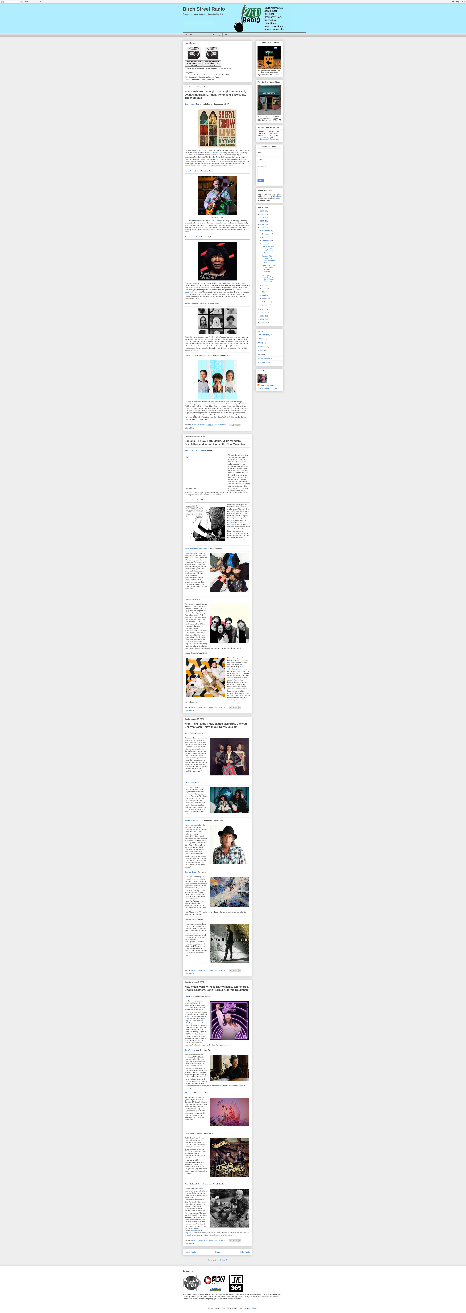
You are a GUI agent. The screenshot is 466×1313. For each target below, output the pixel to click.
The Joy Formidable (193, 500)
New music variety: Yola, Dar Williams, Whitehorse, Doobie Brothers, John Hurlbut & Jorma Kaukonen (217, 988)
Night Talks (189, 733)
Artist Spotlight (263, 335)
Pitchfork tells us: (226, 343)
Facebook (204, 35)
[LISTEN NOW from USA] (212, 59)
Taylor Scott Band (192, 171)
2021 (262, 228)
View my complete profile (267, 388)
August (265, 244)
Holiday (260, 343)
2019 (262, 313)
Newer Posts (190, 1252)
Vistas (187, 653)
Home (217, 1252)
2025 (262, 214)
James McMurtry (191, 820)
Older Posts (245, 1252)
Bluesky (216, 35)
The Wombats (190, 355)
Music (192, 428)
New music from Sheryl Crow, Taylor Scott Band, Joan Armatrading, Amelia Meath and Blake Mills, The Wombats (215, 94)
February (266, 302)
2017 (262, 319)
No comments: (220, 425)
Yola (186, 996)
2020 (262, 309)
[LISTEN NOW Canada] (194, 59)
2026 (262, 211)
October (265, 237)
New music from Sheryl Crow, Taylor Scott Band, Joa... (268, 250)
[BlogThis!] (233, 425)
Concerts (261, 339)
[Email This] (230, 425)
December (266, 230)
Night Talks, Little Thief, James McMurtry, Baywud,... (268, 269)
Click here (277, 196)
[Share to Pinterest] (239, 425)
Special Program (264, 358)
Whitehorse (189, 1093)
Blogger (254, 1308)
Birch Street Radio (204, 9)
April (264, 295)
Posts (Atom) (222, 1260)
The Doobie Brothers (193, 1133)
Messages (261, 347)
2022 (262, 224)
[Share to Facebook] (237, 425)
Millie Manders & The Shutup (197, 549)
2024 (262, 218)
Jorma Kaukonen (205, 1184)
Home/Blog (190, 35)
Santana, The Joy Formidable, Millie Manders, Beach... (268, 259)
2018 (262, 316)
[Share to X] (235, 425)
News (260, 355)
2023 (262, 221)
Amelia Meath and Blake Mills (197, 304)
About (227, 35)
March (265, 298)
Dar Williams (190, 1050)
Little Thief (189, 782)
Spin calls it (215, 153)
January (265, 305)
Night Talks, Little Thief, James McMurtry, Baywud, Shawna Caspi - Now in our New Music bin (216, 725)
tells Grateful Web (213, 221)
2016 (262, 322)
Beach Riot (189, 599)
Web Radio (262, 362)
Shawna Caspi (190, 872)
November (266, 234)
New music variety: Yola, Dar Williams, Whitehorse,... (268, 278)
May (264, 292)
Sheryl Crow (190, 104)
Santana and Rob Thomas (195, 450)
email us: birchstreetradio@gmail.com (268, 138)
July (264, 285)
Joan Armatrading (192, 237)
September (266, 240)
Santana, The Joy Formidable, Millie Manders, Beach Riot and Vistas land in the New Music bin (215, 442)
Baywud (188, 919)
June (264, 288)
